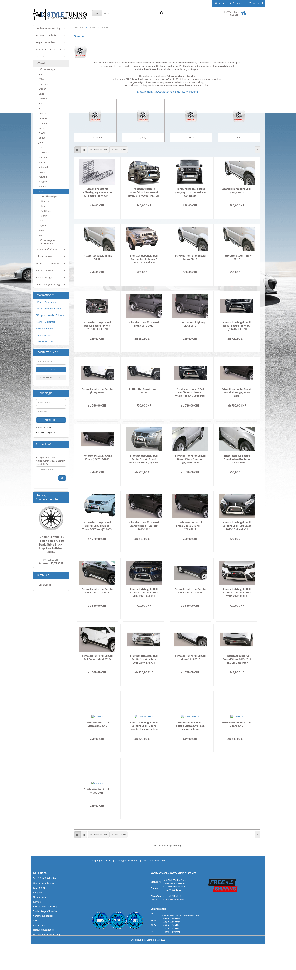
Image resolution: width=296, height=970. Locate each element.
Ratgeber (37, 892)
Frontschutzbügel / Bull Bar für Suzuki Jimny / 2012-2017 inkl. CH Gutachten (97, 326)
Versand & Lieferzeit (43, 915)
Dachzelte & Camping (48, 28)
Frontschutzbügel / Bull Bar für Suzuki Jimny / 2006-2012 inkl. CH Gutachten (144, 259)
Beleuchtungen (44, 277)
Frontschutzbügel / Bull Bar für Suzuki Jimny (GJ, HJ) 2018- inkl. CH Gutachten (236, 326)
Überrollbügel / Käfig (48, 284)
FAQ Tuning (39, 887)
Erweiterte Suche (51, 377)
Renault (42, 186)
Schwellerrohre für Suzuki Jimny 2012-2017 (143, 324)
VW (40, 235)
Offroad (40, 63)
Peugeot (43, 181)
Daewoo (43, 98)
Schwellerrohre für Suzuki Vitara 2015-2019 (190, 657)
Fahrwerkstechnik (46, 35)
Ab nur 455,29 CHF (51, 561)
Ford (41, 103)
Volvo (41, 230)
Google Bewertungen (44, 882)
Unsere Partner (41, 897)
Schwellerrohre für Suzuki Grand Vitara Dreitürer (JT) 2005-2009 (190, 459)
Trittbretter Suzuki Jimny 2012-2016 (190, 324)
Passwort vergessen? (46, 432)
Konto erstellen (44, 427)
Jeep (41, 142)
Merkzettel (257, 3)
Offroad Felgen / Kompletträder (47, 242)
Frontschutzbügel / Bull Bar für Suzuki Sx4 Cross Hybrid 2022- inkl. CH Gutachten (237, 592)
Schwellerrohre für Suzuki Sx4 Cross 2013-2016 (97, 590)
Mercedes (43, 157)
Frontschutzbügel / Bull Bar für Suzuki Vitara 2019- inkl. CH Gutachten (143, 726)
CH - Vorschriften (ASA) (44, 877)
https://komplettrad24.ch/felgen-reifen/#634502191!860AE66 (167, 91)
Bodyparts (42, 56)
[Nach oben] (9, 965)
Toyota (42, 225)
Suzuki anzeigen (49, 196)
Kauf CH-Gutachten (46, 321)
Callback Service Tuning (45, 906)
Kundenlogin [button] (237, 3)
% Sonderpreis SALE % (49, 49)
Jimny (44, 206)
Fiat (40, 108)
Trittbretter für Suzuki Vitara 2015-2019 (97, 724)
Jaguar (42, 137)
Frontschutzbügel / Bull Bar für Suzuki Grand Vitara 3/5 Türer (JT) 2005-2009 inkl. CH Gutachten (144, 459)
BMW (41, 79)
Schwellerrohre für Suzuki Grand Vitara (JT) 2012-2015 (237, 392)
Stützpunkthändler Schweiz (50, 315)
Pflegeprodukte (44, 256)
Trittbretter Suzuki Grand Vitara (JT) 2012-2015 (97, 457)
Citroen (42, 88)
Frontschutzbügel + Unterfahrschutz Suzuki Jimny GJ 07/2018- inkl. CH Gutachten (143, 192)
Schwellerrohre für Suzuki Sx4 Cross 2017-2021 (190, 590)
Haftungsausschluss (43, 929)
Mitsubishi (44, 166)
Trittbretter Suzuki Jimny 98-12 (97, 257)
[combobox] (98, 149)
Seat (41, 220)
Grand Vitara (47, 201)
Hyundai (43, 122)
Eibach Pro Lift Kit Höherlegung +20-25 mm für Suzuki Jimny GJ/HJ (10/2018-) (97, 192)
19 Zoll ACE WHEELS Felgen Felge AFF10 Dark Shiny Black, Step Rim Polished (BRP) (51, 544)
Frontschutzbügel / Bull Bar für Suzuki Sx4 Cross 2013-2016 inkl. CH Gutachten (237, 526)
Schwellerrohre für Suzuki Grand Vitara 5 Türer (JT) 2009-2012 (143, 526)
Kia (40, 147)
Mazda (42, 162)
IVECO (42, 132)
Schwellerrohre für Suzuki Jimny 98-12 (237, 190)
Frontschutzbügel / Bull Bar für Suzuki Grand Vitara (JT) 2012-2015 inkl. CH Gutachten (190, 392)
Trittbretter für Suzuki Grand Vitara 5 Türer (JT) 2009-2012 (190, 526)
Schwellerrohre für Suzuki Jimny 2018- (97, 390)
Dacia (41, 93)
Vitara (44, 215)
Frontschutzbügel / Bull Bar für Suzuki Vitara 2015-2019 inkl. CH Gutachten (144, 659)
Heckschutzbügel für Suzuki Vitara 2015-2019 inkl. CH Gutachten (237, 659)
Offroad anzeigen (47, 69)
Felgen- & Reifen (45, 42)
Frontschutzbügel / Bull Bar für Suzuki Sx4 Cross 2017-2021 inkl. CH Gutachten (144, 592)
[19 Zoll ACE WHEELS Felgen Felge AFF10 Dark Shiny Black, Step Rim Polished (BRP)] (51, 518)
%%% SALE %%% (44, 328)
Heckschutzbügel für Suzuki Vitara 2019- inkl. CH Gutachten (190, 726)
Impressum (39, 925)
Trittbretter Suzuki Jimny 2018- (144, 390)
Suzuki (42, 191)
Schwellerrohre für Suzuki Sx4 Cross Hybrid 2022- (97, 657)
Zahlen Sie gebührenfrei (45, 911)
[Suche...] (161, 13)
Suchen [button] (220, 3)
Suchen (51, 369)
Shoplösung (137, 939)
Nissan (42, 171)
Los (62, 477)
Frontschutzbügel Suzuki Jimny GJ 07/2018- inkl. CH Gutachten (190, 192)
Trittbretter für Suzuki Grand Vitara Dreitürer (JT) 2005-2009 (237, 459)
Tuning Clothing (45, 270)
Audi (41, 74)
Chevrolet (43, 84)
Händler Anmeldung (46, 302)
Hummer (43, 118)
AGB (35, 920)
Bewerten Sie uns (44, 341)
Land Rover (44, 152)
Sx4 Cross (46, 210)
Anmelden (51, 419)
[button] (77, 149)
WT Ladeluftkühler (46, 249)
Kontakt (37, 901)
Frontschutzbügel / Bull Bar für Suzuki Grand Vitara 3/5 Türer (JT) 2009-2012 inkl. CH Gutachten (97, 526)
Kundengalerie (43, 334)
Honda (42, 113)
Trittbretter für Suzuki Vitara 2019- (97, 791)
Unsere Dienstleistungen (48, 308)
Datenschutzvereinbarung (46, 934)
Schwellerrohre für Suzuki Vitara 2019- (237, 724)
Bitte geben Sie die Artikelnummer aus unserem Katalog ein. (50, 460)
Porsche (43, 176)
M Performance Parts (48, 263)
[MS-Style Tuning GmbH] (60, 14)
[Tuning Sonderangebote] (64, 499)
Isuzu (41, 127)
